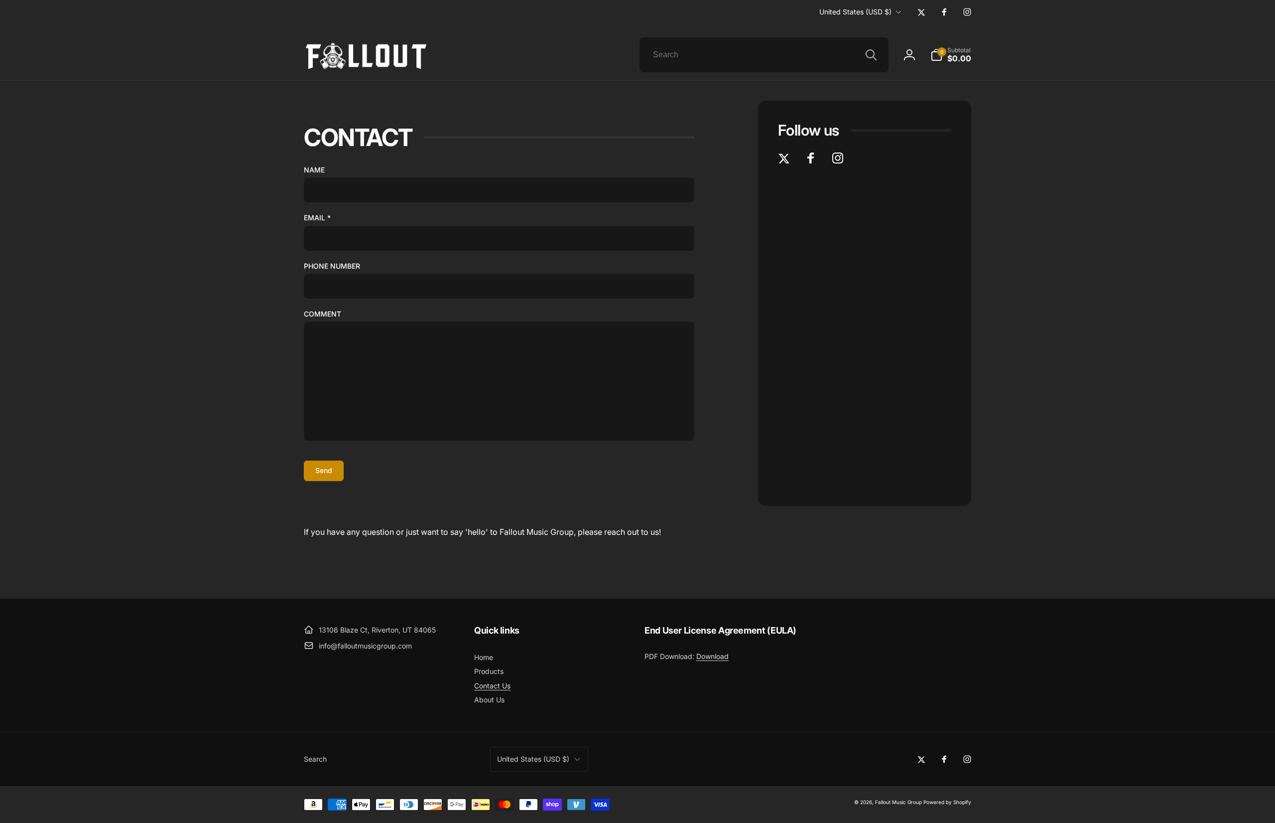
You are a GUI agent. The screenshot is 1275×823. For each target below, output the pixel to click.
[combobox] (764, 54)
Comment (322, 314)
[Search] (871, 55)
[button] (950, 54)
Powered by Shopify (947, 802)
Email (317, 217)
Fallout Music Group (898, 802)
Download (712, 656)
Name (314, 169)
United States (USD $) (855, 11)
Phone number (332, 266)
